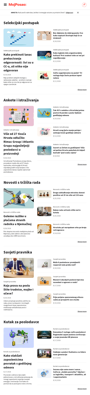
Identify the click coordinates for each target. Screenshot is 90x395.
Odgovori (69, 12)
